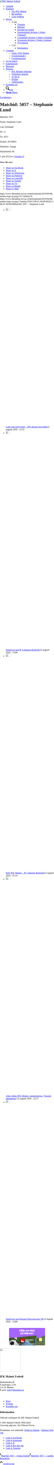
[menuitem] (30, 6)
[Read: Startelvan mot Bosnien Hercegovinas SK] (8, 1102)
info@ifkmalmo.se (15, 1390)
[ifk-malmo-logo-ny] (10, 1)
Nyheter (9, 1404)
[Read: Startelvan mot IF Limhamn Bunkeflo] (8, 433)
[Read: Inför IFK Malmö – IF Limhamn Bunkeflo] (8, 656)
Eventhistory (6, 97)
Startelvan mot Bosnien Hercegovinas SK (25, 1319)
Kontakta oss (12, 1406)
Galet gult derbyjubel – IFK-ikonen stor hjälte (26, 427)
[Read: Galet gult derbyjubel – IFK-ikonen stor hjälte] (8, 210)
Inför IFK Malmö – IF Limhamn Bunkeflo (25, 873)
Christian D (19, 156)
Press (8, 1401)
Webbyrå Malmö (31, 1430)
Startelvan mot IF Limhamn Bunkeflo (23, 650)
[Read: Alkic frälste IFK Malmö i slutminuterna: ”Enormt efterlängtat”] (8, 879)
